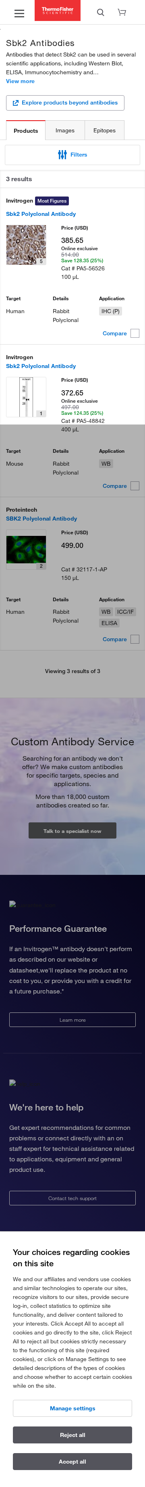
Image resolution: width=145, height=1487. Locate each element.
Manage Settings (72, 1408)
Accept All (72, 1461)
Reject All (72, 1435)
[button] (72, 155)
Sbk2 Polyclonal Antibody (41, 214)
